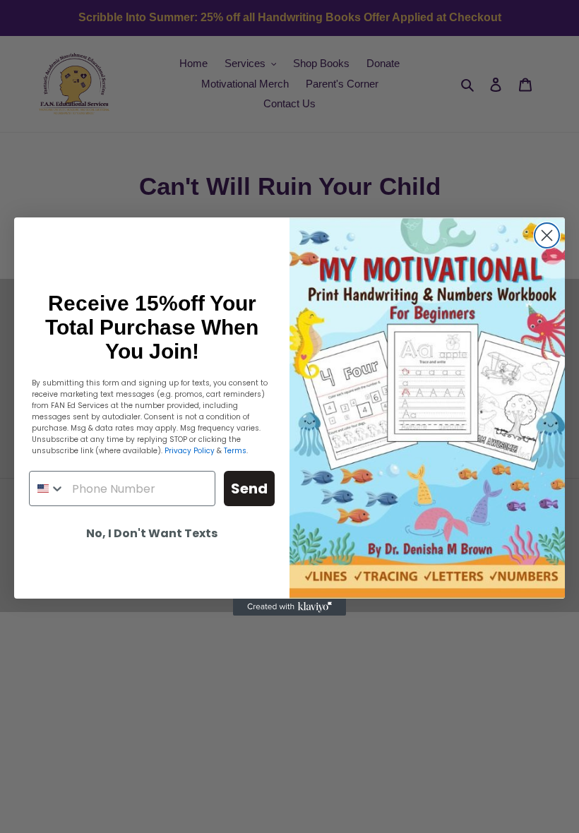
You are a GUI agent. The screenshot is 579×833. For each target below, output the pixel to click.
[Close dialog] (547, 235)
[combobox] (47, 488)
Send (249, 488)
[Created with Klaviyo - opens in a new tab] (289, 607)
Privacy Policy (190, 450)
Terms (235, 450)
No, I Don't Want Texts (151, 533)
